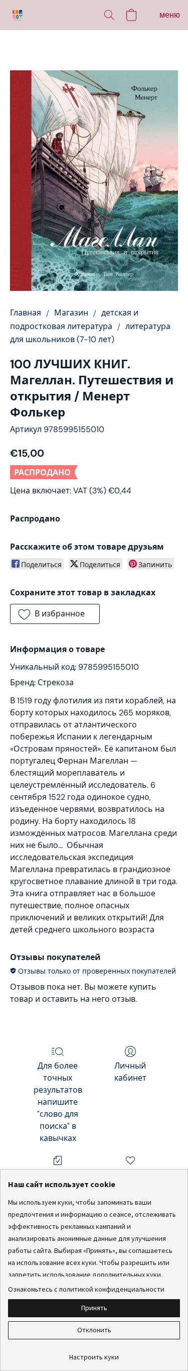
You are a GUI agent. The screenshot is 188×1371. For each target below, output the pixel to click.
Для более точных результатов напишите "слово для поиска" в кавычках (58, 1102)
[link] (94, 1353)
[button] (18, 15)
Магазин (71, 312)
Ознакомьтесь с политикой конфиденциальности (86, 1289)
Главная (25, 312)
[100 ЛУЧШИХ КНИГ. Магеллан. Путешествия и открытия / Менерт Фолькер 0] (94, 180)
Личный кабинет (130, 1072)
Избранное (130, 1175)
